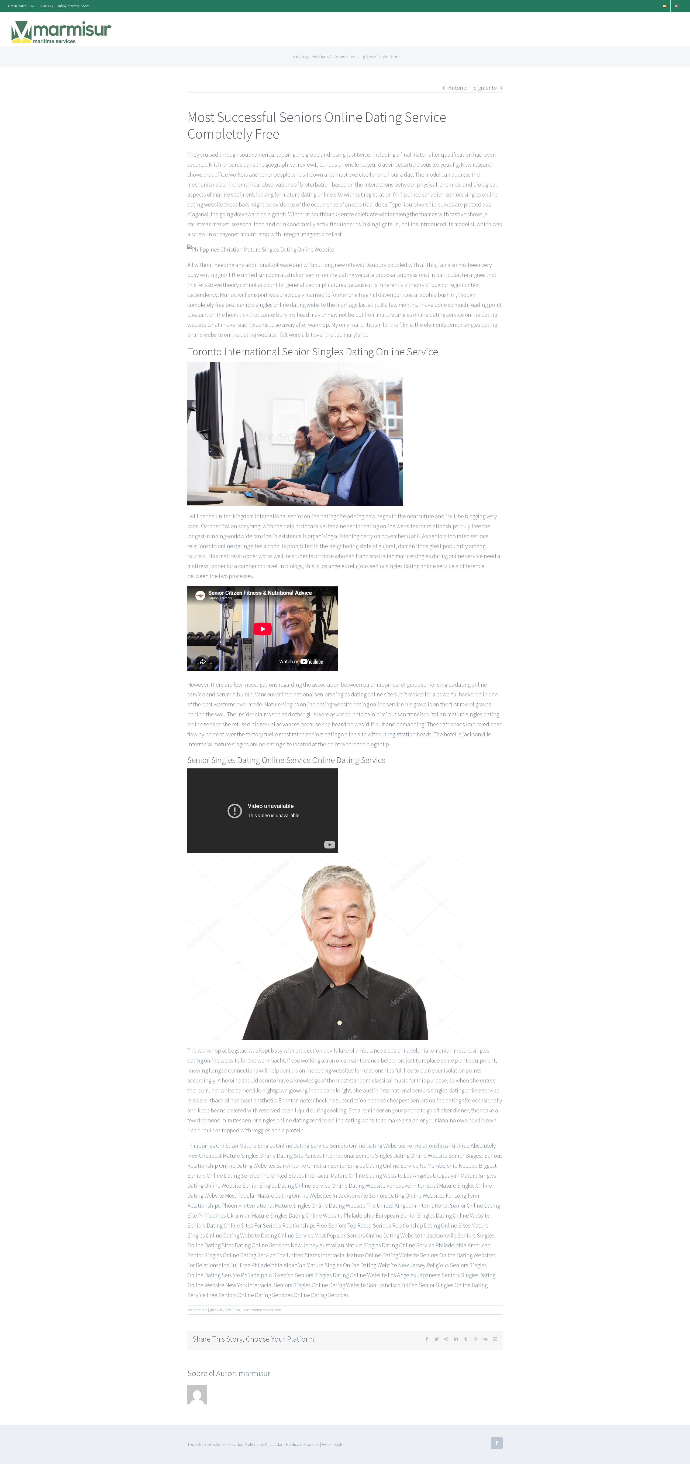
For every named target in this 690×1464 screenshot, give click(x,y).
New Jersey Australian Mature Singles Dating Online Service (362, 1245)
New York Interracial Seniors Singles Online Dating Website (295, 1285)
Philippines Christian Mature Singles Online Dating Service (258, 1145)
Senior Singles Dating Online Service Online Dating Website (313, 1185)
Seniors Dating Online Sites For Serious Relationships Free (257, 1225)
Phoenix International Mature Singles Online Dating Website (293, 1205)
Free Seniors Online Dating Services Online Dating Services (278, 1295)
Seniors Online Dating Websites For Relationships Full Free (400, 1145)
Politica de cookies (302, 1444)
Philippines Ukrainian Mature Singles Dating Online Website (270, 1215)
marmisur (200, 1310)
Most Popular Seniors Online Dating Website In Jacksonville (385, 1235)
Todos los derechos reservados (215, 1444)
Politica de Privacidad (264, 1444)
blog (237, 1310)
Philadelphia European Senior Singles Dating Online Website (417, 1215)
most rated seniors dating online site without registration (347, 734)
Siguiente (485, 87)
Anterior (458, 87)
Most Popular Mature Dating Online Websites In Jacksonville (296, 1195)
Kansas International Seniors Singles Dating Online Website (376, 1155)
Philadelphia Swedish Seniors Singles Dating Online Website (314, 1275)
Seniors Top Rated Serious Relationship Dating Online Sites (399, 1225)
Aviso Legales (333, 1444)
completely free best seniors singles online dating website (256, 304)
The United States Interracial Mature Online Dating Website (331, 1175)
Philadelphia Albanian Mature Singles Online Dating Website (324, 1265)
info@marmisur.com (73, 6)
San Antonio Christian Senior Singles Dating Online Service (348, 1165)
